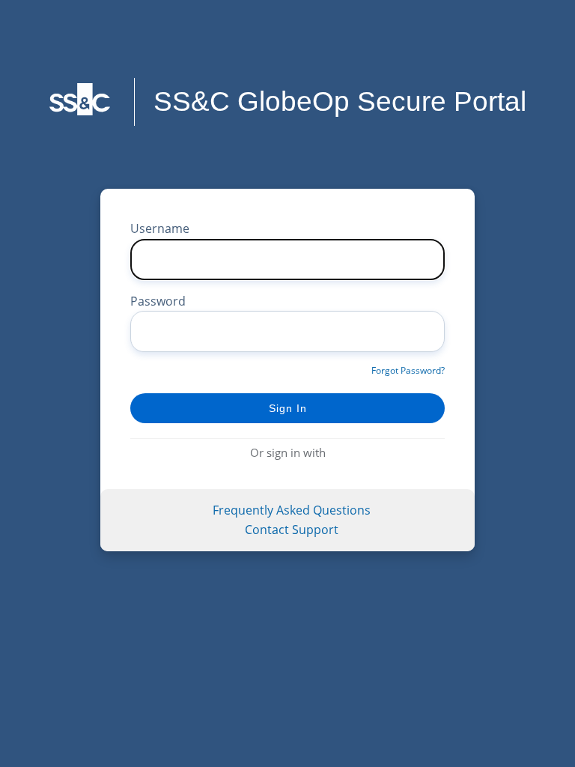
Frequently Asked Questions (292, 510)
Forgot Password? (408, 370)
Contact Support (291, 529)
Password (158, 301)
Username (159, 228)
